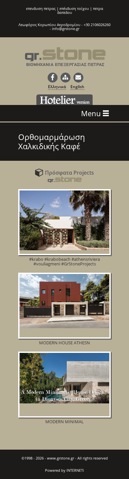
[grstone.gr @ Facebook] (53, 78)
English (77, 86)
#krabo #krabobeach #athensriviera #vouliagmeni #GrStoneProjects (64, 261)
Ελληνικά (57, 86)
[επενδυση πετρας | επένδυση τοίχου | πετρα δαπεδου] (65, 60)
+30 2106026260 (97, 24)
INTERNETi (75, 470)
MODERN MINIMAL (64, 422)
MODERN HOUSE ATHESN (64, 343)
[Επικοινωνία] (78, 78)
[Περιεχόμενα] (65, 78)
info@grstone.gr (65, 28)
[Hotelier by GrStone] (64, 99)
